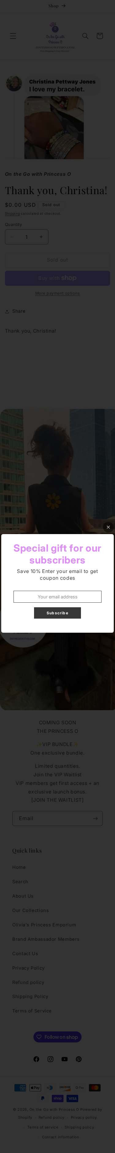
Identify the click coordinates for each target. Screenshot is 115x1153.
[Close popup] (108, 527)
